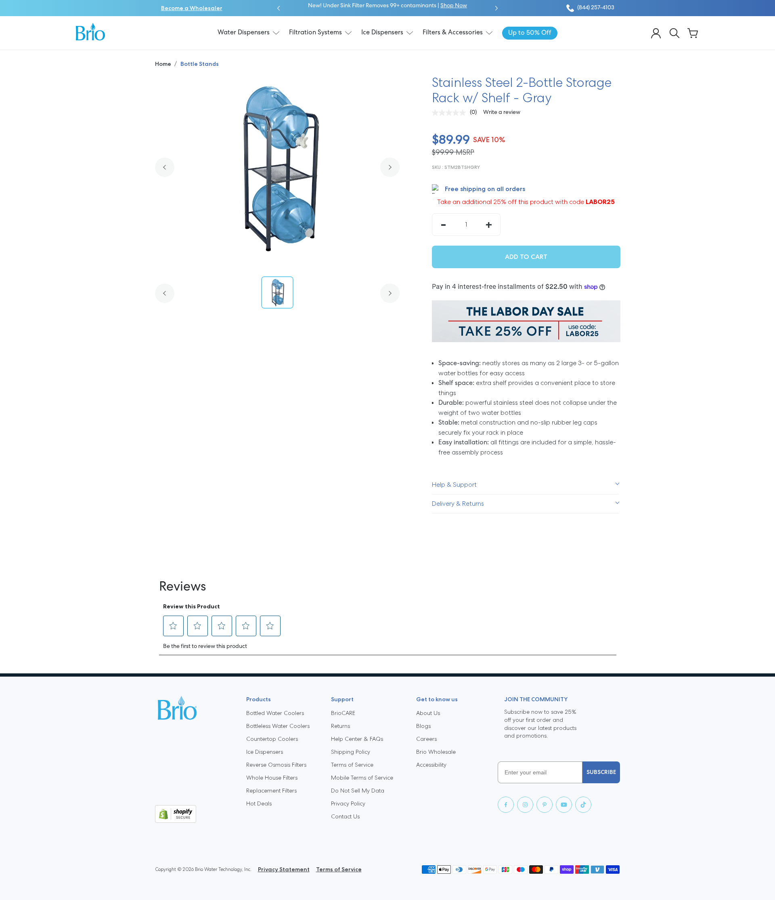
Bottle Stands (199, 63)
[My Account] (656, 33)
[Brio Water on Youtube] (564, 805)
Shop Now (453, 6)
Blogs (423, 726)
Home (163, 63)
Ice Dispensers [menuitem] (382, 32)
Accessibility (431, 764)
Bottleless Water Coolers (278, 726)
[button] (278, 8)
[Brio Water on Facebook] (506, 805)
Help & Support (454, 484)
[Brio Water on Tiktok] (583, 805)
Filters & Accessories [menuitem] (453, 32)
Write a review (501, 112)
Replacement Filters (271, 790)
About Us (428, 713)
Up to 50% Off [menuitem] (529, 33)
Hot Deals (259, 803)
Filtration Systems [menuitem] (315, 32)
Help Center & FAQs (357, 738)
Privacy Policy (348, 803)
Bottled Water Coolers (275, 713)
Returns (340, 726)
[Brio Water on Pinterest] (544, 805)
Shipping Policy (350, 751)
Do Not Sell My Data (357, 790)
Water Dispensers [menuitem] (244, 32)
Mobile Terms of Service (362, 777)
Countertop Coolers (272, 738)
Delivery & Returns (458, 503)
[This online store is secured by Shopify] (194, 814)
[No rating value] (451, 112)
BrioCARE (343, 713)
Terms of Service (352, 764)
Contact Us (345, 816)
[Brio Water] (90, 31)
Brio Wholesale (436, 751)
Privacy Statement (284, 869)
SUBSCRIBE (601, 772)
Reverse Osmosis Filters (276, 764)
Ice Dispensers (264, 751)
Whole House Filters (271, 777)
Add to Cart (526, 256)
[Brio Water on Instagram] (525, 805)
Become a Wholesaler (191, 8)
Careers (426, 738)
